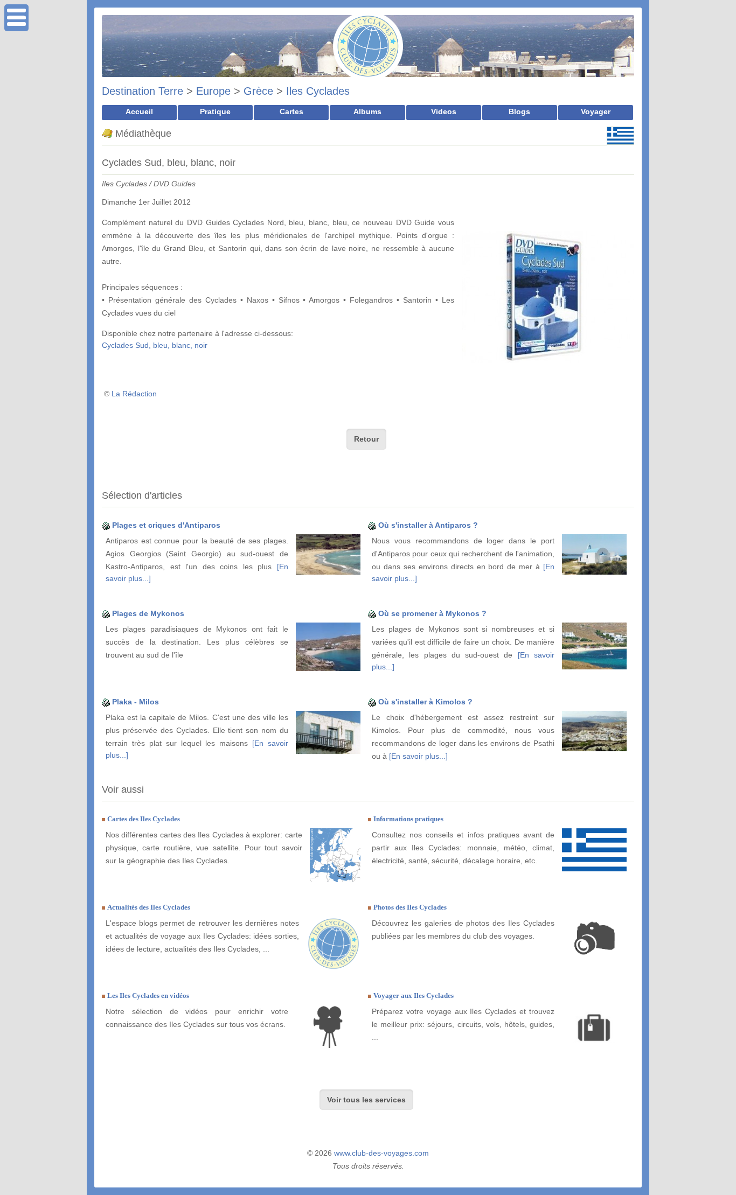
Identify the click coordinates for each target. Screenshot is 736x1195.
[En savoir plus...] (418, 756)
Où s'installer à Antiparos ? (428, 525)
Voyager (595, 111)
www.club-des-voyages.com (381, 1153)
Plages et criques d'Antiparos (166, 525)
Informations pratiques (408, 819)
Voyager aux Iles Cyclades (413, 995)
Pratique (215, 111)
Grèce (258, 91)
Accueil (139, 111)
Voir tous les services (366, 1099)
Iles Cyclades (318, 91)
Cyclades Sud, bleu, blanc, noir (154, 345)
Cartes (291, 111)
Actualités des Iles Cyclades (148, 907)
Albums (367, 111)
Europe (213, 91)
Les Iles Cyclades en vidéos (148, 995)
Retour (366, 439)
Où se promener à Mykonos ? (432, 613)
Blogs (519, 111)
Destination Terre (142, 91)
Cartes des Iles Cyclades (143, 819)
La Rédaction (134, 393)
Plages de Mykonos (148, 613)
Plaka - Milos (135, 701)
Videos (443, 111)
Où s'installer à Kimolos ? (425, 701)
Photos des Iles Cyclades (410, 907)
